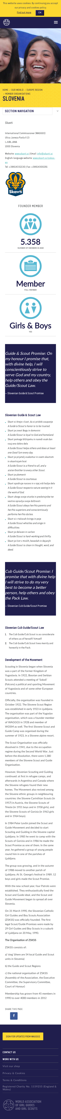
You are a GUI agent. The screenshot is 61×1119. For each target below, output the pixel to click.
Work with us (11, 1059)
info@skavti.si (45, 154)
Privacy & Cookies (14, 1073)
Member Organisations (17, 94)
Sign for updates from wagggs (23, 1036)
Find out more (24, 12)
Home (5, 90)
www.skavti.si (22, 154)
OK (39, 13)
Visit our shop (11, 1066)
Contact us (9, 1052)
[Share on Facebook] (14, 1016)
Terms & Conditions (15, 1080)
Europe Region (35, 90)
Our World (17, 90)
